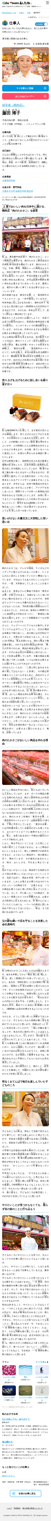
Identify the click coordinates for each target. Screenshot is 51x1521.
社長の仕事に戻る (27, 1493)
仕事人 (21, 13)
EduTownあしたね (9, 13)
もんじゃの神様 (9, 1397)
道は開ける (7, 1442)
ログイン (33, 17)
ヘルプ (9, 1508)
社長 (29, 13)
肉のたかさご (8, 1476)
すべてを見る (41, 1362)
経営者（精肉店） (13, 105)
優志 (25, 1377)
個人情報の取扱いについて (32, 1508)
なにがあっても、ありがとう (16, 1419)
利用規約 (17, 1508)
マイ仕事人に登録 (24, 88)
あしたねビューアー (24, 96)
